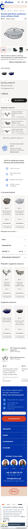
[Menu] (1, 2)
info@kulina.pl (14, 479)
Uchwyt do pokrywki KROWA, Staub (17, 122)
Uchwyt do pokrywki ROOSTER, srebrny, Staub (17, 113)
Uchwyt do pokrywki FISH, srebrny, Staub (17, 130)
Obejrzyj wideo (14, 151)
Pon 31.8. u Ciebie (7, 82)
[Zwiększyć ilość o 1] (8, 100)
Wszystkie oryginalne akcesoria (13, 138)
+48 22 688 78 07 (14, 473)
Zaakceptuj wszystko (14, 524)
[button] (6, 333)
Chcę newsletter (14, 418)
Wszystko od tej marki (8, 231)
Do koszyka (19, 100)
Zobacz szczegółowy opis (17, 62)
